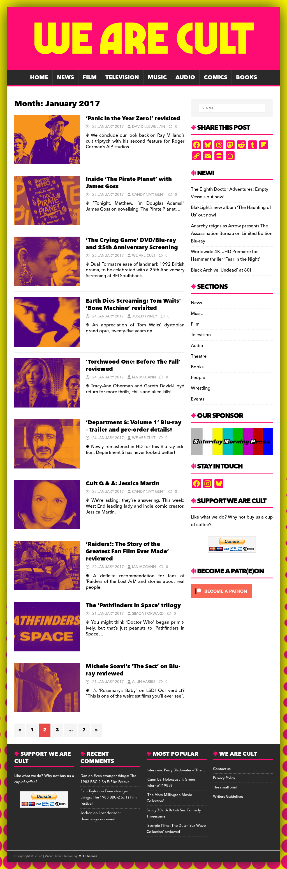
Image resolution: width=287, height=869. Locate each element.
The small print (225, 787)
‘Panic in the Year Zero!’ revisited (133, 118)
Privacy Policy (224, 778)
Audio (185, 77)
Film (90, 77)
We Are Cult (143, 256)
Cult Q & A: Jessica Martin (122, 483)
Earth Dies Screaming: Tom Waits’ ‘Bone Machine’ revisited (133, 304)
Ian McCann (144, 377)
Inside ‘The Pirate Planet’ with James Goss (129, 183)
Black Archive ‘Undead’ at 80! (221, 270)
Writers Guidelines (228, 796)
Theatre (199, 356)
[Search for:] (232, 108)
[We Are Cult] (143, 66)
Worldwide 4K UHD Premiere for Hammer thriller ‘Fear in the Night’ (225, 255)
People (198, 377)
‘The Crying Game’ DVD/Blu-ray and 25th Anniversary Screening (132, 243)
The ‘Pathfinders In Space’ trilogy (133, 605)
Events (197, 399)
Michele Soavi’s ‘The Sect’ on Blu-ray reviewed (133, 670)
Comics (215, 77)
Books (246, 77)
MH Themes (87, 856)
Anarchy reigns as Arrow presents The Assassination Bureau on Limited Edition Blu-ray (231, 233)
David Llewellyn (148, 127)
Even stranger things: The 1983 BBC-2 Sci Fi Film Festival (108, 779)
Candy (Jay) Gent (148, 195)
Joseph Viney (144, 316)
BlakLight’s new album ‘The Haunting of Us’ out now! (231, 211)
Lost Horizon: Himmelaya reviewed (100, 816)
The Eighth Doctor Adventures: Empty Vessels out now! (229, 193)
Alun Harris (143, 682)
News (65, 77)
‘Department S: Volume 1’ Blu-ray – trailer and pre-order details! (133, 426)
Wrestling (200, 388)
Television (122, 77)
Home (39, 77)
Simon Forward (148, 614)
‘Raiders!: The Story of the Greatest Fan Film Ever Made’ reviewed (127, 552)
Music (157, 77)
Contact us (222, 769)
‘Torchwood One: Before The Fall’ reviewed (133, 365)
